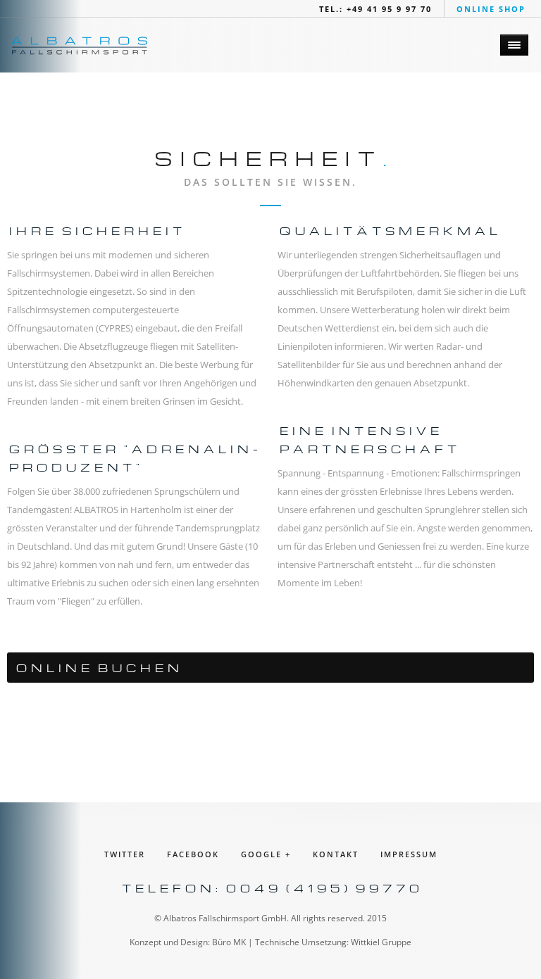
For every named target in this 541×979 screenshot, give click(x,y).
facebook (193, 854)
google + (266, 854)
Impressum (408, 854)
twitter (124, 854)
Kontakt (336, 854)
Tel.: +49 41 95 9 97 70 (375, 9)
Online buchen (97, 666)
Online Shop (491, 9)
